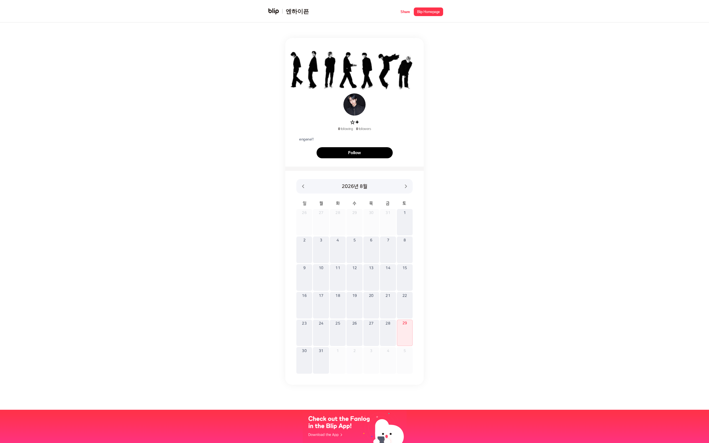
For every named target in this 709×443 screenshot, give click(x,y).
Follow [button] (354, 152)
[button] (405, 11)
